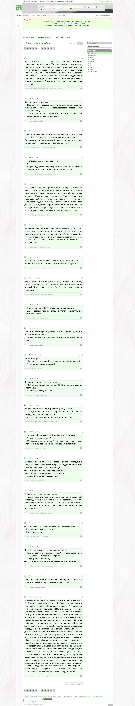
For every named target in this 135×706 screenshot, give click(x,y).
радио (90, 63)
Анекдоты (43, 1)
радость (90, 65)
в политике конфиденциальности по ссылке (72, 25)
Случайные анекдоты (62, 37)
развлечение (92, 71)
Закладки (61, 15)
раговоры (91, 59)
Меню (19, 15)
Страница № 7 (69, 1)
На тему (93, 46)
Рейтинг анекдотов (45, 37)
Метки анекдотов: (99, 51)
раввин (90, 57)
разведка (91, 67)
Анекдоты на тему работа (55, 1)
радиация (91, 61)
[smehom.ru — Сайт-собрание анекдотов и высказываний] (19, 10)
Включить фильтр (105, 1)
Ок (110, 20)
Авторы (51, 15)
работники (91, 55)
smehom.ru (35, 1)
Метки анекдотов (29, 37)
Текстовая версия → (103, 15)
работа (90, 53)
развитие (91, 69)
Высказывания (39, 15)
